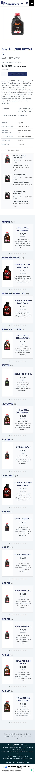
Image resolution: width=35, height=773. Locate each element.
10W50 (20, 140)
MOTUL (21, 123)
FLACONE (22, 144)
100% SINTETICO (24, 136)
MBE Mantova (16, 762)
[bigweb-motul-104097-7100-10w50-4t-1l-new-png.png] (17, 24)
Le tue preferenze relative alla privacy (19, 767)
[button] (10, 253)
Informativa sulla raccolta (11, 771)
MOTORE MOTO (24, 127)
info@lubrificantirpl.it (13, 758)
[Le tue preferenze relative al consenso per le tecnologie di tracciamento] (32, 770)
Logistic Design (25, 762)
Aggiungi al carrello (17, 74)
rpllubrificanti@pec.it (26, 758)
